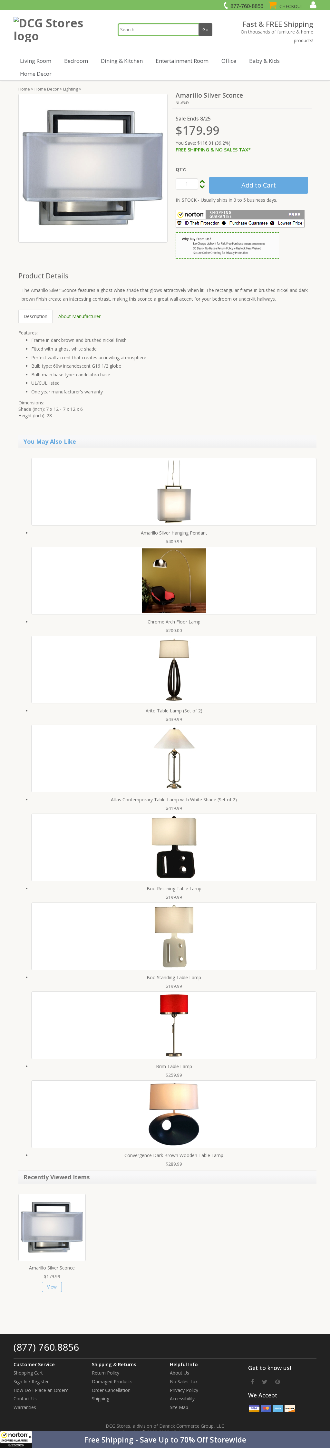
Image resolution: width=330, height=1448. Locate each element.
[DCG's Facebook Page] (252, 1382)
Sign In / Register (31, 1381)
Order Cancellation (111, 1390)
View (52, 1287)
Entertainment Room (182, 60)
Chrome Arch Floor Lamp (174, 622)
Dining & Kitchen (122, 60)
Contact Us (25, 1398)
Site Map (179, 1407)
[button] (165, 1439)
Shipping (100, 1398)
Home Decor (36, 73)
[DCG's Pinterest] (277, 1382)
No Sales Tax (184, 1381)
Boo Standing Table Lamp (174, 977)
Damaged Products (112, 1381)
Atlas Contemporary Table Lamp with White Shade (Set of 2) (174, 799)
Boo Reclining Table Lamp (174, 888)
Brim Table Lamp (174, 1066)
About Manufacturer (79, 316)
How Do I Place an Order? (41, 1390)
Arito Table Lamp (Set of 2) (174, 711)
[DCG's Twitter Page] (264, 1382)
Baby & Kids (264, 60)
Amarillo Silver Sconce (52, 1268)
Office (228, 60)
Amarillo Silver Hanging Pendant (174, 533)
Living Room (35, 60)
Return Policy (105, 1373)
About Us (179, 1373)
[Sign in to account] (312, 4)
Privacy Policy (184, 1390)
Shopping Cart (28, 1373)
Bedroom (76, 60)
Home (24, 89)
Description (35, 316)
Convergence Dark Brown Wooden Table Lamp (173, 1155)
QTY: (181, 169)
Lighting (70, 89)
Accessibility (182, 1398)
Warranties (25, 1407)
